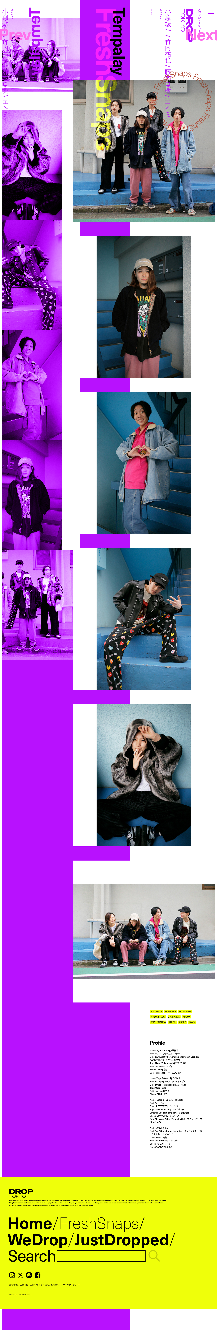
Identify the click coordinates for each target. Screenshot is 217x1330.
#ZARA (192, 1022)
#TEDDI (172, 1022)
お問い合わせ (36, 1284)
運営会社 (13, 1284)
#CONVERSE (185, 1011)
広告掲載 (24, 1284)
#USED (182, 1022)
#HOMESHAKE (157, 1016)
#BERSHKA (170, 1011)
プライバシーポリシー (70, 1284)
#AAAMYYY (156, 1011)
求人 (47, 1284)
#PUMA (186, 1016)
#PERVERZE (174, 1016)
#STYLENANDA (158, 1022)
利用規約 (55, 1284)
